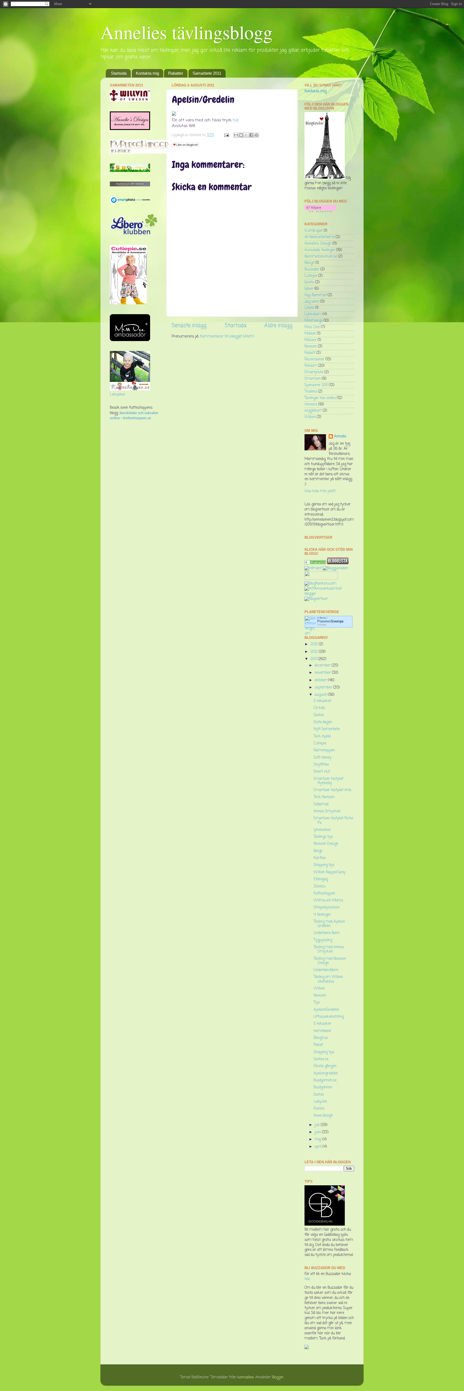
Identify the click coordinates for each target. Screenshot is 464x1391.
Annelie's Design (318, 244)
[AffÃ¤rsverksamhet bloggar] (329, 594)
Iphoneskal (322, 830)
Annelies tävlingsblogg (186, 32)
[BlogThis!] (241, 135)
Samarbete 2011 (207, 73)
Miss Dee (312, 327)
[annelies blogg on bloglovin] (325, 178)
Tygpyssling (323, 940)
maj (318, 1139)
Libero (309, 308)
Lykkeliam (313, 314)
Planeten (330, 621)
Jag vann (312, 302)
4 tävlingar (322, 915)
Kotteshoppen (324, 893)
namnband (322, 1031)
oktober (321, 680)
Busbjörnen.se (325, 1080)
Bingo (318, 851)
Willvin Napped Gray (330, 872)
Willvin (310, 417)
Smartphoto (314, 372)
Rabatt (310, 353)
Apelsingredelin (326, 1073)
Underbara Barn (326, 933)
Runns (319, 1108)
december (323, 665)
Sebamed (321, 804)
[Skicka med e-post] (236, 135)
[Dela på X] (246, 135)
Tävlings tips (323, 837)
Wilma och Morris (328, 900)
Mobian (310, 333)
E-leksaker (322, 701)
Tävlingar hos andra (320, 398)
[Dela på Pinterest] (256, 135)
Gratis (309, 282)
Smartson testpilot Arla (332, 790)
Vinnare (311, 404)
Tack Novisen (324, 797)
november (323, 673)
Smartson (313, 379)
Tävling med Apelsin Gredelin (329, 924)
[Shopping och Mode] (315, 563)
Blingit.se (321, 1038)
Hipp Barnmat (316, 295)
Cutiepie (311, 276)
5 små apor (314, 231)
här (307, 1279)
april (318, 1147)
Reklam (311, 366)
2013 (314, 644)
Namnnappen (324, 750)
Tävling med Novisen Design (330, 961)
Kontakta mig (147, 73)
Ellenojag (321, 879)
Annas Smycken (327, 811)
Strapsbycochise (326, 907)
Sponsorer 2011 (316, 385)
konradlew (245, 1377)
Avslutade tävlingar (320, 250)
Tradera (311, 391)
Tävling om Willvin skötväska (328, 979)
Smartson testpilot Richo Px (333, 820)
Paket (318, 1045)
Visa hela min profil (320, 491)
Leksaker (117, 394)
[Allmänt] (313, 568)
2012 (314, 652)
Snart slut (322, 771)
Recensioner (314, 359)
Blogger (278, 1377)
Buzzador (312, 269)
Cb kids (319, 708)
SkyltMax (321, 764)
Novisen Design (326, 844)
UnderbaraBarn (326, 970)
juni (318, 1132)
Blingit (309, 263)
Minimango (313, 321)
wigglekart (313, 411)
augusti (321, 695)
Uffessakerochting (329, 1017)
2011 (314, 659)
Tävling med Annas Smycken (329, 949)
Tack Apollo (322, 736)
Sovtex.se (321, 1059)
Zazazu (319, 886)
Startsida (118, 73)
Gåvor (309, 289)
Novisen (311, 346)
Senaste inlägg (189, 325)
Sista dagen (323, 722)
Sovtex (319, 715)
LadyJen (320, 1101)
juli (318, 1125)
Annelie (340, 436)
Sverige (322, 624)
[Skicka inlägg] (226, 135)
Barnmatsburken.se (321, 256)
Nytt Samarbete (327, 729)
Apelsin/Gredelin (326, 1010)
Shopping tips (324, 865)
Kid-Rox (320, 858)
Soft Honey (322, 757)
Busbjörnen (323, 1087)
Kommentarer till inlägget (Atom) (227, 336)
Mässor (311, 340)
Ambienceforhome (320, 237)
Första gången (325, 1066)
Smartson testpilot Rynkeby (328, 781)
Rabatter (175, 73)
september (324, 687)
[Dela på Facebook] (251, 135)
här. (235, 120)
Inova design (323, 1115)
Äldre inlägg (278, 325)
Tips (317, 1002)
